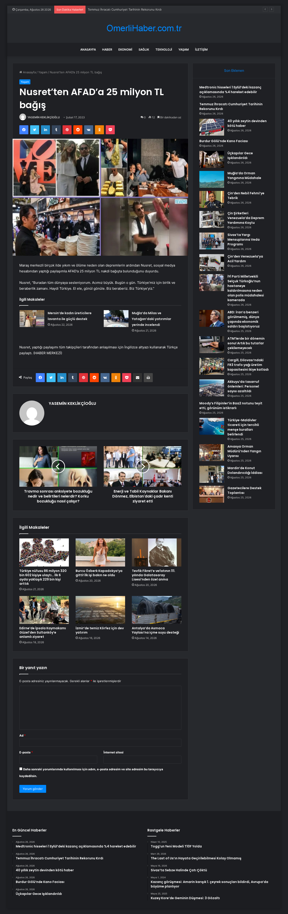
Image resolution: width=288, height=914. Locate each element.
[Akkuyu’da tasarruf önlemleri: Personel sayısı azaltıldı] (211, 387)
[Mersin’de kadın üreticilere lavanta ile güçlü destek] (32, 318)
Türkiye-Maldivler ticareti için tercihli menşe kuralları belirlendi (243, 427)
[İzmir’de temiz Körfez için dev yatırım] (100, 610)
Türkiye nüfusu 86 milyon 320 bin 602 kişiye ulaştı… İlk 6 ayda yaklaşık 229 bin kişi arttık (43, 577)
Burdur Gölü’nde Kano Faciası (223, 141)
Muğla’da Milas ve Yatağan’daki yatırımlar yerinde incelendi (151, 319)
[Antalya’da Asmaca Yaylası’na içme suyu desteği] (156, 610)
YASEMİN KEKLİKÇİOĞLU (43, 117)
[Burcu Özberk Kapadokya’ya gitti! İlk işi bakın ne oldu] (100, 552)
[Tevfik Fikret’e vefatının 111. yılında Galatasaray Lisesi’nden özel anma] (156, 552)
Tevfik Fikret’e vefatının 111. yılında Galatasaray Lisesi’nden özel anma (153, 575)
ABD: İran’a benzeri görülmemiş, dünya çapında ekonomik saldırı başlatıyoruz (243, 319)
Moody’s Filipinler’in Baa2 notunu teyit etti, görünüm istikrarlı (230, 405)
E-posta (26, 752)
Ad (22, 735)
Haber (107, 49)
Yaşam (183, 49)
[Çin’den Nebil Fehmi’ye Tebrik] (211, 199)
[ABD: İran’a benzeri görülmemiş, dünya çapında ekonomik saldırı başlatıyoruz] (211, 318)
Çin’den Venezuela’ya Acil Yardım (245, 258)
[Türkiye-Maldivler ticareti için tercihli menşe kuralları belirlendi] (211, 426)
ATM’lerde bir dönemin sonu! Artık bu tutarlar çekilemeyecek (246, 343)
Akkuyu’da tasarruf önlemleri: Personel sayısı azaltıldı (243, 386)
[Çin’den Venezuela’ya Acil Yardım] (211, 262)
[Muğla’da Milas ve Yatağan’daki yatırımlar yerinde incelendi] (116, 318)
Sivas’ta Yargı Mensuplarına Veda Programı (243, 239)
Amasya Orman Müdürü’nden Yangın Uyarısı (244, 451)
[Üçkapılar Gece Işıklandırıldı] (211, 159)
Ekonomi (125, 49)
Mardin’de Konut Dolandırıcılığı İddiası (244, 470)
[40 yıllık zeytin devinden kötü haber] (211, 127)
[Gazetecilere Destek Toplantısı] (211, 494)
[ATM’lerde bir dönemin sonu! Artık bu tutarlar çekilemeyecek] (211, 344)
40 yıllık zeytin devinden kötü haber (113, 9)
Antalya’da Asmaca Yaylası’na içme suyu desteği (155, 630)
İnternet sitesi (114, 752)
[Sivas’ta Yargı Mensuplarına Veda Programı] (211, 241)
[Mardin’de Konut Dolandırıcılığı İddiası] (211, 474)
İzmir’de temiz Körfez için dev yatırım (100, 630)
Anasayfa (88, 49)
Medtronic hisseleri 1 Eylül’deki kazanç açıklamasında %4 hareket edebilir (230, 89)
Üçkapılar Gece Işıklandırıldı (240, 155)
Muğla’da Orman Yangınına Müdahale (244, 175)
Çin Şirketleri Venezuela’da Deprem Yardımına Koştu (245, 218)
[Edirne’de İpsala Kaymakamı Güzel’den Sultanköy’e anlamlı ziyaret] (44, 610)
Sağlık (144, 49)
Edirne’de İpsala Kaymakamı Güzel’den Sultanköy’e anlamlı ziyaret (42, 632)
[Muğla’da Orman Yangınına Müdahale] (211, 179)
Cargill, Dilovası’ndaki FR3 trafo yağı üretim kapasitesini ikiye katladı (248, 365)
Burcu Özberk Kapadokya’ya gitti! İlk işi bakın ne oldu (99, 573)
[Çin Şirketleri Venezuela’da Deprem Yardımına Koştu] (211, 219)
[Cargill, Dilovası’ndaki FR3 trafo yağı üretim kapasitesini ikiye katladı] (211, 366)
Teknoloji (163, 49)
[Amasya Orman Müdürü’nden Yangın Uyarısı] (211, 452)
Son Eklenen (234, 70)
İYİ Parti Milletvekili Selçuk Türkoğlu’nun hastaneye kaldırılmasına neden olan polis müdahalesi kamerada (245, 288)
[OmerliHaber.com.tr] (144, 28)
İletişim (201, 49)
